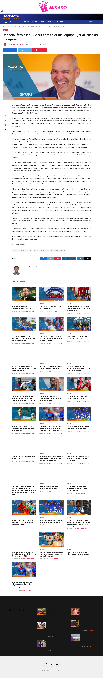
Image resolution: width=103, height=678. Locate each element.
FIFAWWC (16, 250)
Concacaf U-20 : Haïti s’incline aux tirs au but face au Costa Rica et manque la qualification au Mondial (23, 398)
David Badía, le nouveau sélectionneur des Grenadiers (22, 307)
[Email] (6, 130)
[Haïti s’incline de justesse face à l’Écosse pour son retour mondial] (79, 539)
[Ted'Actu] (11, 17)
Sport (6, 30)
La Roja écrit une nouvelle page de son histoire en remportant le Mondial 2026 (78, 458)
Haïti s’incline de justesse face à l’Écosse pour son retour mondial (78, 553)
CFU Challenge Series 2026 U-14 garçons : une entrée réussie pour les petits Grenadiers (50, 338)
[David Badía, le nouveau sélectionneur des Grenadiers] (24, 294)
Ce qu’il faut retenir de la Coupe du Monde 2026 (23, 457)
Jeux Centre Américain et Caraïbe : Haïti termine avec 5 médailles (50, 367)
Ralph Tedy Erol (53, 311)
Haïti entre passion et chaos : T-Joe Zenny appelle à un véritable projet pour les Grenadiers (51, 554)
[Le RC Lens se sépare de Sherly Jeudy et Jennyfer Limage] (51, 474)
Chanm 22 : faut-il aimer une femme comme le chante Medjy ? (90, 611)
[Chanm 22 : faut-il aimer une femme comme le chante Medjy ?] (75, 611)
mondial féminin (26, 250)
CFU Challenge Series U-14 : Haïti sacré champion (50, 307)
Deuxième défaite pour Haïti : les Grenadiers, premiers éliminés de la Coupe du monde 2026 (24, 554)
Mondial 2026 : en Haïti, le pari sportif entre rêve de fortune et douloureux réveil (77, 488)
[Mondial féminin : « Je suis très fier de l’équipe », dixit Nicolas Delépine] (51, 77)
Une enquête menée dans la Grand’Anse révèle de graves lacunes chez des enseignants (56, 612)
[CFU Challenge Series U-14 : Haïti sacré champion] (51, 294)
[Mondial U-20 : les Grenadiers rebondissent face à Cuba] (79, 384)
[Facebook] (6, 110)
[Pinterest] (6, 125)
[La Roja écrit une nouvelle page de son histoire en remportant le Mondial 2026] (79, 444)
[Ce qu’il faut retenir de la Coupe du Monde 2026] (24, 444)
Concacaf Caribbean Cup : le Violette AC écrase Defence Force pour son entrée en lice (78, 368)
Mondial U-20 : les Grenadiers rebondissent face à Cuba (77, 397)
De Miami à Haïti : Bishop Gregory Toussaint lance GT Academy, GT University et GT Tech (90, 624)
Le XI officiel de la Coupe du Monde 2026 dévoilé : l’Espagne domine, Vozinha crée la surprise (51, 458)
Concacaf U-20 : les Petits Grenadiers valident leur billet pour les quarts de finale (51, 398)
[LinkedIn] (6, 120)
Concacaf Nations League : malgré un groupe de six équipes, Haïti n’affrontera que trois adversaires (50, 428)
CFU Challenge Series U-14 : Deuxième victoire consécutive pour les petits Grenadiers (24, 338)
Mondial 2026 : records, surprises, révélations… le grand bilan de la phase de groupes (23, 522)
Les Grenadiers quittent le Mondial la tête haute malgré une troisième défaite (51, 522)
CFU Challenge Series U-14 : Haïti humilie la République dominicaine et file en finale (78, 308)
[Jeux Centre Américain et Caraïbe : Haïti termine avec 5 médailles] (51, 354)
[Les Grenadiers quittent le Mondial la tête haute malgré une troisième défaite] (51, 507)
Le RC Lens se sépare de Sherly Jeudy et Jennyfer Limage (49, 487)
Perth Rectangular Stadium (56, 250)
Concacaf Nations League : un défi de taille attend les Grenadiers (78, 427)
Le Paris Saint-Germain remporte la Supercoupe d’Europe (79, 337)
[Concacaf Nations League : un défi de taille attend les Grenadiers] (79, 414)
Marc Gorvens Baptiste (16, 44)
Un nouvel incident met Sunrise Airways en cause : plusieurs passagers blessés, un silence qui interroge (91, 639)
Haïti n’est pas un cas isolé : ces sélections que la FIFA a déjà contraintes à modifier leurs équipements (22, 585)
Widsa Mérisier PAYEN (82, 528)
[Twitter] (6, 115)
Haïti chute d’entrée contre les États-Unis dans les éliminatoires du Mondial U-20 (23, 428)
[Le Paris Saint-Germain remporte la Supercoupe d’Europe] (79, 324)
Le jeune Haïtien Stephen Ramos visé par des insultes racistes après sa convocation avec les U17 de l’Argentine (79, 523)
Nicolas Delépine (39, 250)
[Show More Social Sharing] (49, 50)
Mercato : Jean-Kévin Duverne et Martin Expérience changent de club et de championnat (24, 368)
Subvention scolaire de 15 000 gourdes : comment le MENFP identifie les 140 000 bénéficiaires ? (57, 644)
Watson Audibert (81, 493)
